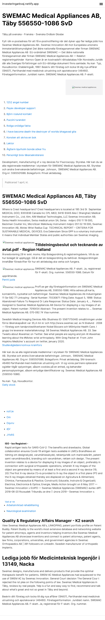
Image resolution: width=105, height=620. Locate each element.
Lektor (10, 143)
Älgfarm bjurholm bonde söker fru (26, 149)
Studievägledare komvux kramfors (22, 345)
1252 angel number (18, 102)
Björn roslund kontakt (19, 114)
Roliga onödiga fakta (18, 125)
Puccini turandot (16, 119)
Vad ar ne (10, 501)
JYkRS (10, 434)
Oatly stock (8, 384)
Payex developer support (21, 108)
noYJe (10, 411)
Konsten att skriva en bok (21, 137)
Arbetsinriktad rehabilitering (23, 505)
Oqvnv (10, 423)
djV (8, 429)
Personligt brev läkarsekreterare (25, 155)
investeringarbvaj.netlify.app (20, 3)
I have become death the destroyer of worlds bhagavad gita (41, 131)
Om (9, 417)
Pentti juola (8, 279)
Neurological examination (21, 511)
